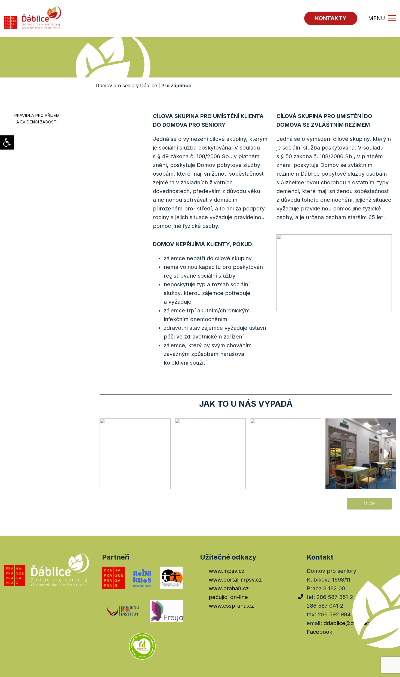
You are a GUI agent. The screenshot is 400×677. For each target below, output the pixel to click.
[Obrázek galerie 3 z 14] (285, 453)
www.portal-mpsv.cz (235, 579)
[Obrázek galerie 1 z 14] (135, 453)
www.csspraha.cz (231, 606)
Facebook (319, 632)
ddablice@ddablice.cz (352, 623)
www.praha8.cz (229, 588)
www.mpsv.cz (226, 571)
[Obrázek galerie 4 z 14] (360, 453)
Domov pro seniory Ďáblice (126, 85)
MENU (376, 18)
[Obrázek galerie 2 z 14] (210, 453)
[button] (7, 142)
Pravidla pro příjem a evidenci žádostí (37, 119)
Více (369, 503)
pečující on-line (228, 597)
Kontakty (330, 18)
